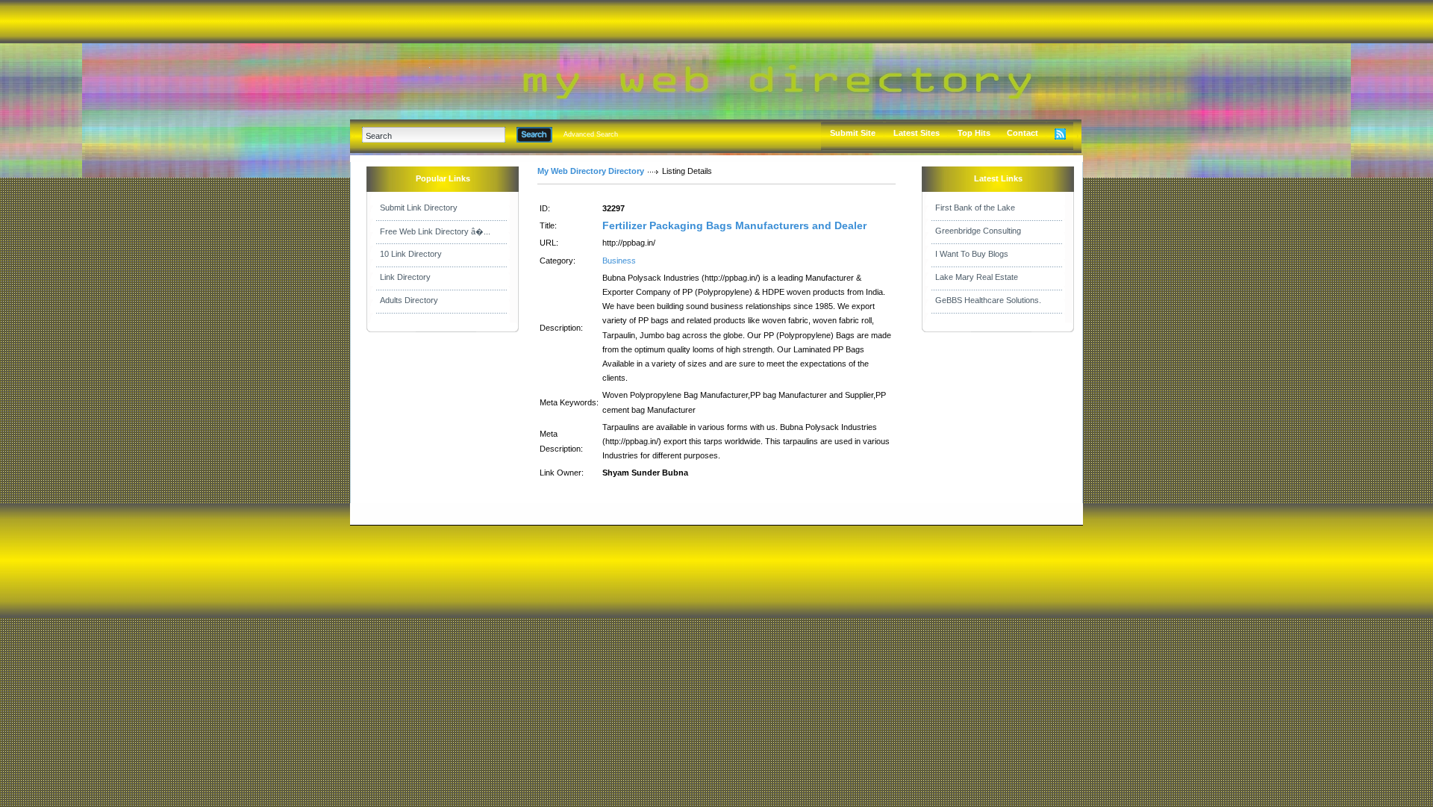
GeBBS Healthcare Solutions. (988, 300)
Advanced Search (590, 134)
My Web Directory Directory (590, 170)
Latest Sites (916, 132)
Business (619, 260)
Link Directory (405, 276)
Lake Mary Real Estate (976, 276)
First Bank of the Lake (975, 207)
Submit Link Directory (419, 207)
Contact (1022, 132)
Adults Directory (409, 300)
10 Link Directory (411, 253)
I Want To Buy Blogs (971, 253)
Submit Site (852, 132)
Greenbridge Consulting (978, 230)
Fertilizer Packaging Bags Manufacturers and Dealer (734, 225)
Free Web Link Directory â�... (435, 231)
